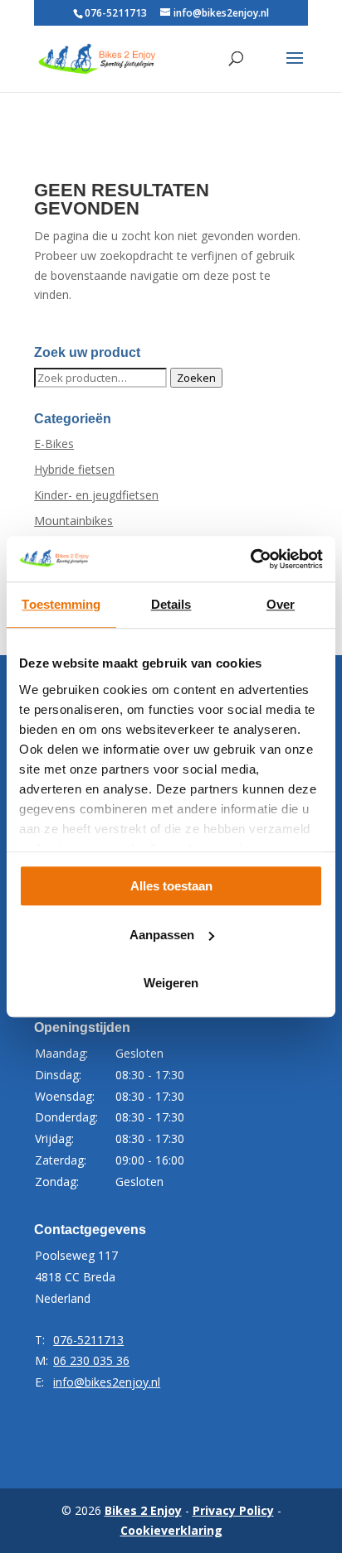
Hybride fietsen (74, 469)
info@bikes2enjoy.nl (106, 1382)
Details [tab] (171, 604)
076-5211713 (116, 13)
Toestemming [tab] (61, 604)
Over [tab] (280, 604)
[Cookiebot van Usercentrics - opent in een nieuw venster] (250, 559)
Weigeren (171, 983)
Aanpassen (161, 935)
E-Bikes (54, 443)
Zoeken (196, 377)
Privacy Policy (233, 1510)
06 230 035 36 (91, 1360)
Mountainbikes (73, 520)
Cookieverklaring (171, 1530)
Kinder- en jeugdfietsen (96, 495)
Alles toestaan (171, 886)
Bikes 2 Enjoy (143, 1510)
